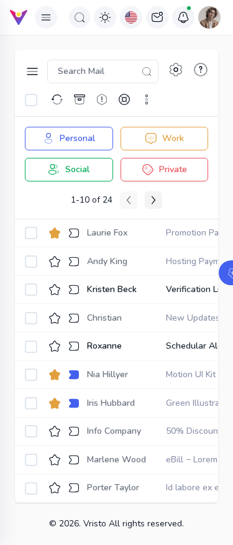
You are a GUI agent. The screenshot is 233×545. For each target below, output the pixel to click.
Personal (77, 138)
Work (173, 138)
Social (77, 169)
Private (173, 169)
